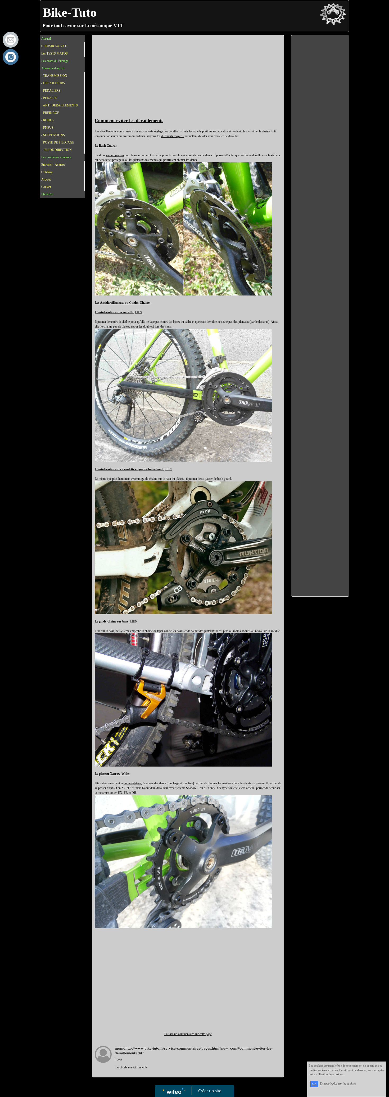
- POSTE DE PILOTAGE (57, 142)
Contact (46, 187)
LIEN (138, 312)
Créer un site (209, 1090)
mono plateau (132, 783)
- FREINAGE (50, 113)
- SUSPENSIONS (53, 135)
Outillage (47, 172)
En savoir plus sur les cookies (338, 1083)
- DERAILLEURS (53, 83)
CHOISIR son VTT (53, 46)
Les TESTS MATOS (54, 53)
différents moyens (172, 136)
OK (314, 1083)
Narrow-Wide (119, 774)
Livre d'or (47, 194)
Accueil (46, 39)
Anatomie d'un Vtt (52, 68)
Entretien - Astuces (53, 165)
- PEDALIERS (50, 90)
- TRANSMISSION (54, 76)
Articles (46, 179)
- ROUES (47, 120)
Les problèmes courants (56, 157)
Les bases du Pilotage (54, 61)
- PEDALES (49, 98)
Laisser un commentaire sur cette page (188, 1034)
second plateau (115, 155)
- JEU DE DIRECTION (56, 150)
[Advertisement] (188, 77)
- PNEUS (47, 127)
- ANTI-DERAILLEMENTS (59, 105)
